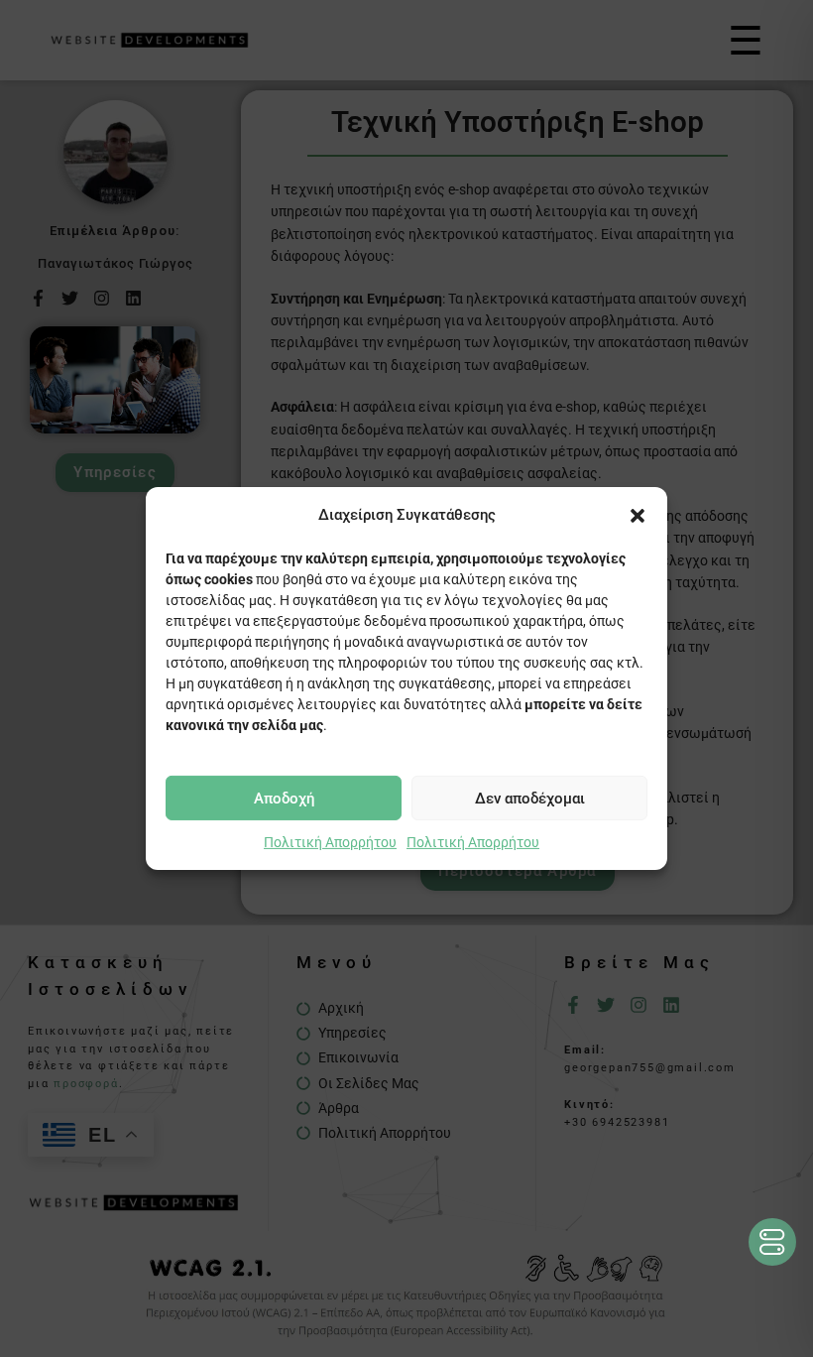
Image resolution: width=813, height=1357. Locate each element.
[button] (637, 515)
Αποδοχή (284, 797)
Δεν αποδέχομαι (530, 797)
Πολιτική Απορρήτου (330, 842)
